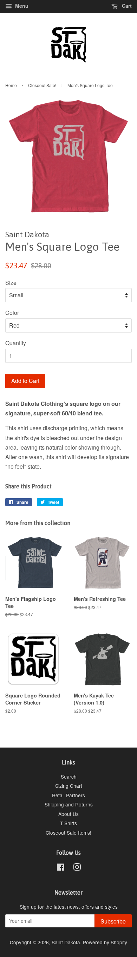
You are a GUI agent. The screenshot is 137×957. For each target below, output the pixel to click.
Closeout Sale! (42, 85)
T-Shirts (68, 823)
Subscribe (113, 921)
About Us (68, 813)
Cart (126, 5)
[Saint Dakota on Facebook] (61, 868)
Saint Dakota (66, 942)
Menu (21, 5)
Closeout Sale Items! (68, 832)
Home (11, 85)
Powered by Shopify (105, 942)
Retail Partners (68, 795)
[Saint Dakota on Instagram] (77, 868)
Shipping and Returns (69, 804)
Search (69, 776)
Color (12, 313)
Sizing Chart (68, 785)
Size (11, 283)
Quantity (15, 343)
